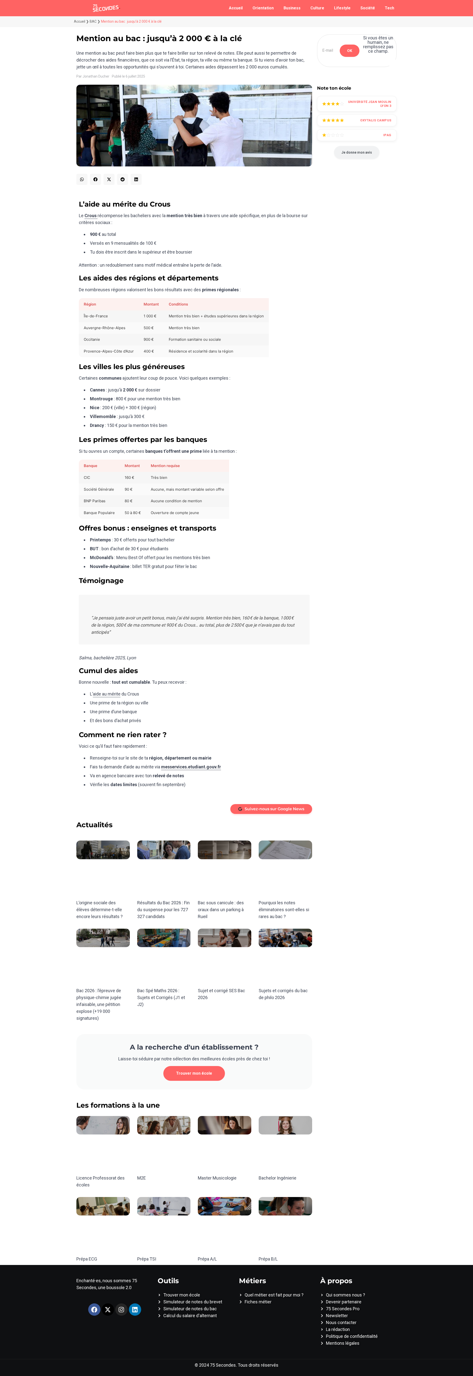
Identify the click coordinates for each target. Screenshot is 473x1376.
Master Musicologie (217, 1178)
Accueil (236, 8)
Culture (317, 8)
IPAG (387, 135)
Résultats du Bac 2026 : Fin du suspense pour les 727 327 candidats (163, 909)
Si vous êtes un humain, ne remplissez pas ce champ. (378, 44)
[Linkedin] (135, 1309)
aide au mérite (106, 693)
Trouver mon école (194, 1073)
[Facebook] (94, 1309)
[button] (81, 179)
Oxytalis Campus (375, 120)
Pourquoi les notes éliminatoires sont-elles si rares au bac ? (284, 909)
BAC (93, 21)
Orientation (263, 8)
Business (292, 8)
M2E (141, 1178)
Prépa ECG (86, 1259)
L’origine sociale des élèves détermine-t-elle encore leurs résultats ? (99, 909)
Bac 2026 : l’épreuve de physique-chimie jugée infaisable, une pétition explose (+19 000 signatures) (98, 1004)
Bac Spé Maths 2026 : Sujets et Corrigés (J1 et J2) (161, 997)
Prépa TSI (146, 1259)
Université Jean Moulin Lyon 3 (369, 104)
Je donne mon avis (356, 152)
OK (349, 51)
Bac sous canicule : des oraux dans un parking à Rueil (221, 909)
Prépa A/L (207, 1259)
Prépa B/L (268, 1259)
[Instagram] (121, 1309)
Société (367, 8)
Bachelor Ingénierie (277, 1178)
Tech (389, 8)
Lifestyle (342, 8)
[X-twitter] (108, 1309)
